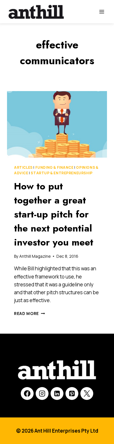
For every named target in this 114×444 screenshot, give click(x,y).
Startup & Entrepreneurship (61, 172)
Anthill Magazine (35, 256)
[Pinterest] (71, 393)
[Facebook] (27, 393)
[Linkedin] (57, 393)
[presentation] (57, 124)
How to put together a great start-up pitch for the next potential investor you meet (53, 214)
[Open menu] (101, 11)
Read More (29, 313)
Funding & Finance (54, 167)
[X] (86, 393)
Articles (23, 167)
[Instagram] (42, 393)
